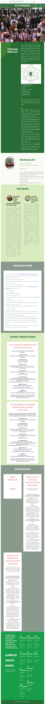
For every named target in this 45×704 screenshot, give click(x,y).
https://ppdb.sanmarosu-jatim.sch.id (26, 274)
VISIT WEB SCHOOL (18, 1)
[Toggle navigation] (34, 2)
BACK (11, 1)
